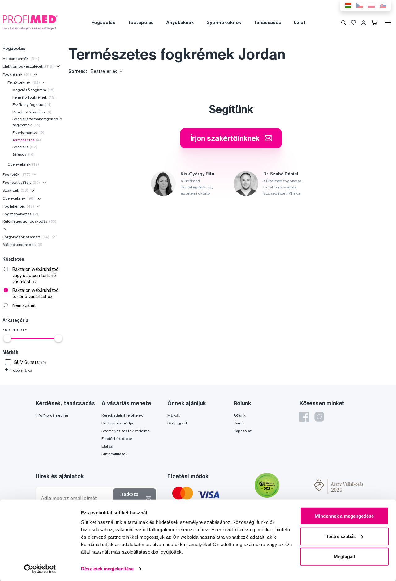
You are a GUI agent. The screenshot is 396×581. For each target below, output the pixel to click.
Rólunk (240, 415)
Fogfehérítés (18, 206)
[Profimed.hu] (30, 22)
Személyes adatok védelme (125, 431)
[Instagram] (319, 417)
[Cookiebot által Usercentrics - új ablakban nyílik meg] (40, 569)
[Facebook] (304, 417)
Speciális (24, 147)
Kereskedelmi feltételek (122, 415)
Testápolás (141, 22)
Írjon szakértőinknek (225, 138)
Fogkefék (16, 174)
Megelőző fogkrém (33, 90)
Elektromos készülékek (28, 66)
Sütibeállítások (114, 454)
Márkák (173, 415)
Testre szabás (341, 536)
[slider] (7, 338)
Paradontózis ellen (31, 112)
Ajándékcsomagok (22, 244)
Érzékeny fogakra (32, 105)
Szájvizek (15, 190)
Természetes (26, 140)
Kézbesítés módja (117, 423)
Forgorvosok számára (25, 237)
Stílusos (23, 154)
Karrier (239, 423)
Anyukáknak (180, 22)
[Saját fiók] (363, 22)
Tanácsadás (267, 22)
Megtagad (344, 556)
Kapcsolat (243, 431)
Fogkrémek (16, 74)
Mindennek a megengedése (344, 516)
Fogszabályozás (21, 214)
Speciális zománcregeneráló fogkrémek (37, 122)
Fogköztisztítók (21, 182)
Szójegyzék (177, 423)
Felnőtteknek (23, 82)
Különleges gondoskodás (29, 221)
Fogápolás (103, 22)
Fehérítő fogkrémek (34, 97)
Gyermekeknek (223, 22)
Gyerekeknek (23, 164)
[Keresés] (343, 22)
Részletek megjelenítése (107, 568)
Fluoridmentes (28, 132)
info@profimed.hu (52, 415)
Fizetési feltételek (117, 438)
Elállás (107, 446)
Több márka (18, 370)
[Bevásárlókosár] (375, 22)
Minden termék (20, 59)
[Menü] (388, 22)
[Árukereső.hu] (296, 486)
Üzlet (300, 22)
